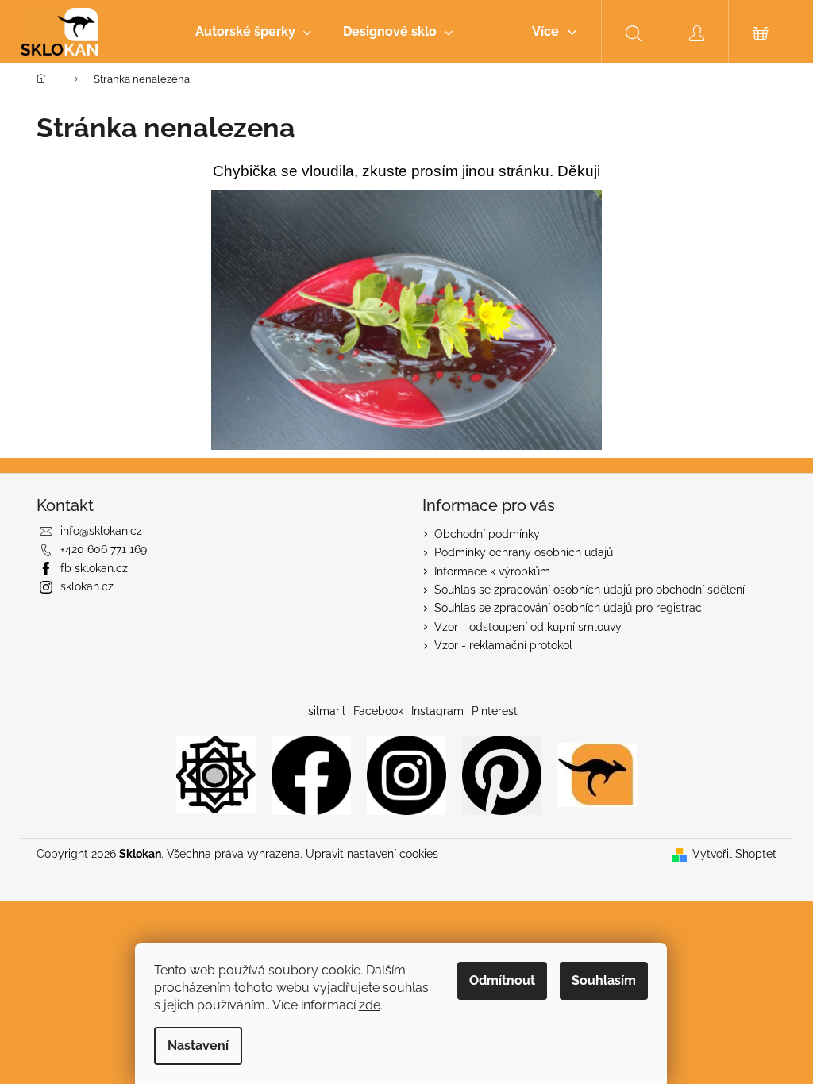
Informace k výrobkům (492, 571)
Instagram (437, 711)
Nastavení (198, 1045)
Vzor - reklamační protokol (503, 645)
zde (369, 1005)
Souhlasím (604, 980)
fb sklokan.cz (94, 568)
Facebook (378, 711)
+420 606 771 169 (103, 549)
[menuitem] (253, 31)
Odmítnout (502, 980)
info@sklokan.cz (101, 531)
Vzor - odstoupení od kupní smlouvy (528, 627)
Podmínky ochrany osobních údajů (523, 552)
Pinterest (495, 711)
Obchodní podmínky (487, 534)
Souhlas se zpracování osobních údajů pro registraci (569, 608)
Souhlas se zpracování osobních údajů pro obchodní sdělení (589, 589)
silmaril (326, 711)
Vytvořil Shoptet (734, 854)
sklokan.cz (87, 586)
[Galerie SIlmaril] (216, 773)
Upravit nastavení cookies (372, 854)
